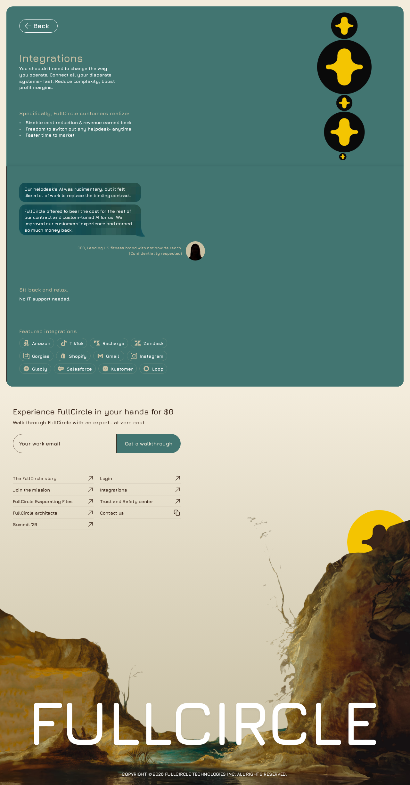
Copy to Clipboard (140, 512)
